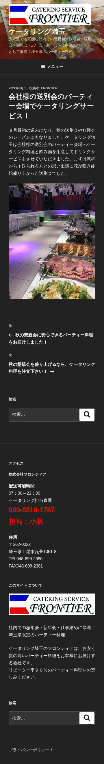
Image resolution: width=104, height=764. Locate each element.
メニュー (55, 66)
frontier (49, 88)
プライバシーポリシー (29, 750)
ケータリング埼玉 (37, 31)
